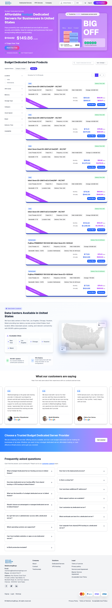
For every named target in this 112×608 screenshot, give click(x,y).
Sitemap (18, 594)
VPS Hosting (56, 566)
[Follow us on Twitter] (11, 586)
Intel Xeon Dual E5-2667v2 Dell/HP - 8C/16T (47, 149)
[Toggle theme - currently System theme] (85, 2)
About (34, 564)
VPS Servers (38, 3)
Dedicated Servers (25, 3)
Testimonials (36, 569)
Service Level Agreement (80, 569)
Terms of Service (85, 601)
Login (12, 594)
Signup (7, 594)
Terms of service (77, 564)
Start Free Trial (12, 48)
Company (49, 3)
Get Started (100, 3)
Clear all (33, 68)
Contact (35, 566)
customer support (48, 464)
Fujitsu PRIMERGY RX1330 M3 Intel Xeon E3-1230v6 (50, 243)
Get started (101, 440)
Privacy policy (76, 566)
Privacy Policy (73, 601)
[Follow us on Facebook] (6, 586)
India (8, 79)
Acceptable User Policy (79, 577)
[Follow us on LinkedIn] (16, 586)
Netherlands (10, 82)
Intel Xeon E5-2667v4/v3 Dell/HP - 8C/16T (46, 180)
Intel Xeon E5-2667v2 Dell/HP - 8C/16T (45, 86)
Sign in (90, 3)
